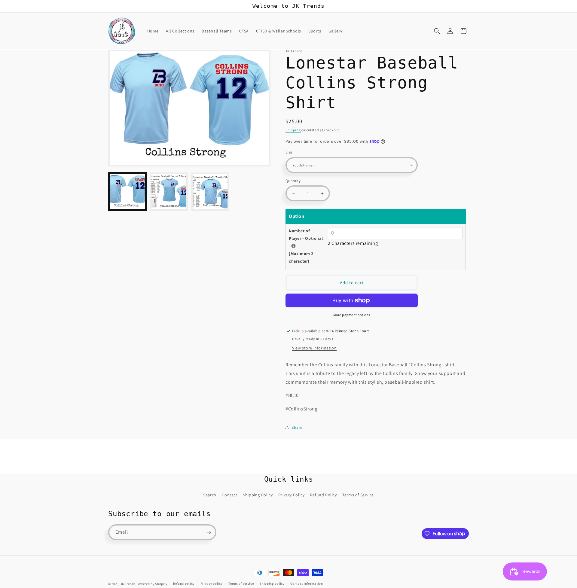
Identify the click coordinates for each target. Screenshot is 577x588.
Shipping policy (272, 583)
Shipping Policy (258, 495)
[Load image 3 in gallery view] (210, 191)
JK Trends (128, 584)
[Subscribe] (208, 532)
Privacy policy (211, 583)
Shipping (293, 130)
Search (209, 495)
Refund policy (183, 583)
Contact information (306, 583)
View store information (314, 348)
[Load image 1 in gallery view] (127, 191)
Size (288, 152)
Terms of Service (358, 495)
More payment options (351, 314)
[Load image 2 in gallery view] (169, 191)
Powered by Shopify (151, 584)
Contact (229, 495)
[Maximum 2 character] (306, 246)
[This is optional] (293, 246)
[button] (437, 31)
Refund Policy (323, 495)
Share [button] (297, 427)
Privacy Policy (291, 495)
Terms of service (241, 583)
